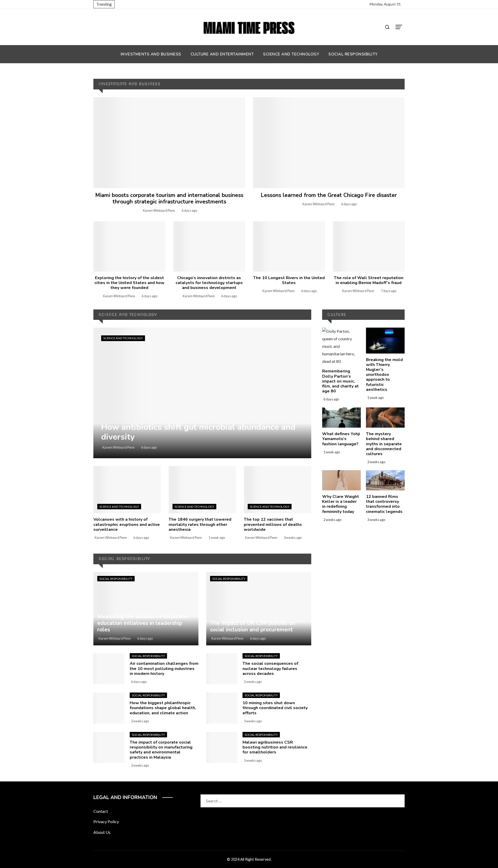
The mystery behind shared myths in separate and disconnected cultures (384, 444)
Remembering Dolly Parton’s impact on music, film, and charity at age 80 (340, 381)
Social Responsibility (116, 578)
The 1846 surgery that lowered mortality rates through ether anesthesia (200, 524)
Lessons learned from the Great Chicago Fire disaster (329, 195)
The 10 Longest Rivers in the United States (289, 280)
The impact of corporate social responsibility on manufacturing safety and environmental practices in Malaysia (161, 749)
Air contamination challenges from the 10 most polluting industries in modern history (164, 668)
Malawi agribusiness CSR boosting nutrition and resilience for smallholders (275, 747)
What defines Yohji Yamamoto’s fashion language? (341, 439)
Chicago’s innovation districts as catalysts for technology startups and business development (209, 283)
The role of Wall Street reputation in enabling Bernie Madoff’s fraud (368, 280)
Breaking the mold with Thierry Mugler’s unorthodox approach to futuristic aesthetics (384, 374)
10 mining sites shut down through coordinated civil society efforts (275, 708)
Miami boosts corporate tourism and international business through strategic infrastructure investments (169, 198)
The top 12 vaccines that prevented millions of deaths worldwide (273, 524)
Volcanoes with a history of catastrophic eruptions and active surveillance (126, 524)
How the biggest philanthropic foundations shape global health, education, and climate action (163, 708)
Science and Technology (123, 338)
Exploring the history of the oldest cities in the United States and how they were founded (129, 283)
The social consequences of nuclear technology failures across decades (270, 668)
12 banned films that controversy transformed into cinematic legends (384, 504)
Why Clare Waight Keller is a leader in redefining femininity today (340, 504)
